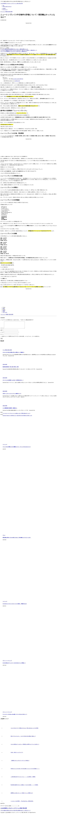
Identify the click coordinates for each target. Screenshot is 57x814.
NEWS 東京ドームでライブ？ (17, 752)
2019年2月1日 (17, 80)
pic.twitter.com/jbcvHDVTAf (18, 78)
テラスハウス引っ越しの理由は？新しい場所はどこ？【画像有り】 (13, 352)
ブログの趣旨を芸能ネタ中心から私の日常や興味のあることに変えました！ (15, 810)
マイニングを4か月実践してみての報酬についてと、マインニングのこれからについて (17, 446)
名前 (1, 330)
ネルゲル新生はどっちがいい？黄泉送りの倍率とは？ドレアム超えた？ (25, 744)
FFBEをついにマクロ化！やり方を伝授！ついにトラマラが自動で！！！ (25, 768)
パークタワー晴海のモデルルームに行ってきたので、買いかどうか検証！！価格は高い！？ (18, 50)
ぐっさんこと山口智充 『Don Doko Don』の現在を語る (22, 801)
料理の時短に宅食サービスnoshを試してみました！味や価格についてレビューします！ (17, 537)
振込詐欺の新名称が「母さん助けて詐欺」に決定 (11, 366)
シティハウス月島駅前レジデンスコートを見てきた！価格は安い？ (13, 51)
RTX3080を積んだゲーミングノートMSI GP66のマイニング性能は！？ (14, 662)
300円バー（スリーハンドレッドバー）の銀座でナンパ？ (12, 393)
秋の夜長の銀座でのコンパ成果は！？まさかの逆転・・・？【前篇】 (24, 784)
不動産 (7, 314)
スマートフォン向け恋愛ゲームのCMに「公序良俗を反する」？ (13, 380)
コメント (2, 328)
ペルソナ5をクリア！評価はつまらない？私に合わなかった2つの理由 (24, 728)
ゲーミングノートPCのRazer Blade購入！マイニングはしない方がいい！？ (15, 714)
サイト (1, 334)
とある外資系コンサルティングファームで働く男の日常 (11, 3)
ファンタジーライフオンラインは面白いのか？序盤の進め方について (16, 413)
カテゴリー (2, 805)
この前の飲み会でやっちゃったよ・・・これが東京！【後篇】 (23, 776)
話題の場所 (11, 314)
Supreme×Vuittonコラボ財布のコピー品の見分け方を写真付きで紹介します (17, 415)
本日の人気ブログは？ (7, 6)
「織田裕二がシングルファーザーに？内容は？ (20, 760)
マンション (3, 314)
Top (3, 5)
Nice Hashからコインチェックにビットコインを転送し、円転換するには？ (15, 603)
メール (2, 332)
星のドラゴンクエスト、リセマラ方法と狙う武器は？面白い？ (23, 736)
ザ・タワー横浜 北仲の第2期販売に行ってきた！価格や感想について (14, 49)
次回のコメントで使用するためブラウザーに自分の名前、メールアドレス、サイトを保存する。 (21, 336)
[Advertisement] (28, 31)
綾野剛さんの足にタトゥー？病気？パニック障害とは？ (22, 792)
